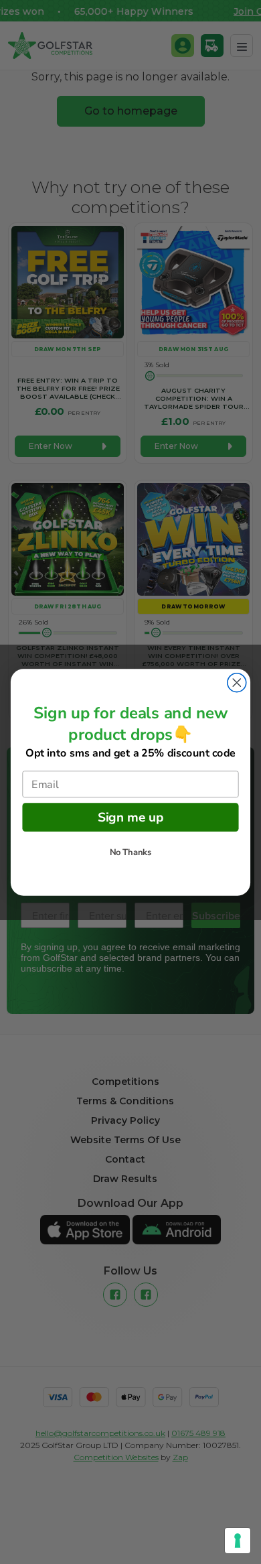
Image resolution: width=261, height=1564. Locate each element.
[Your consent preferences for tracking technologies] (237, 1540)
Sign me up (131, 816)
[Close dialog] (237, 682)
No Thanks (131, 852)
